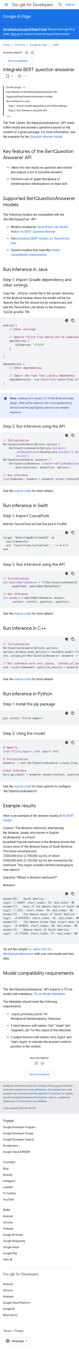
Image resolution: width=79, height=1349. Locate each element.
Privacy (19, 1330)
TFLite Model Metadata (49, 994)
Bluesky (7, 1174)
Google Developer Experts (18, 1139)
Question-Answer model (46, 137)
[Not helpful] (32, 53)
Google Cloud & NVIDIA (16, 1151)
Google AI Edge (17, 16)
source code (22, 491)
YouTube (8, 1199)
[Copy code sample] (73, 320)
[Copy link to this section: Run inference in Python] (56, 694)
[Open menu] (6, 4)
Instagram (9, 1181)
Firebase (8, 1228)
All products (10, 1315)
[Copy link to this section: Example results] (40, 806)
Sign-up (15, 33)
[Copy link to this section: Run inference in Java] (51, 270)
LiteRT (55, 44)
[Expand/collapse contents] (24, 87)
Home (6, 44)
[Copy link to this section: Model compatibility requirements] (7, 979)
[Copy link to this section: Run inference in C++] (50, 628)
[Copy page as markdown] (19, 76)
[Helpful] (27, 53)
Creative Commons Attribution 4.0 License (37, 1089)
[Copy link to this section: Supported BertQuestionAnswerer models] (22, 205)
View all (7, 1259)
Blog (5, 1168)
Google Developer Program (19, 1127)
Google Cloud (11, 1247)
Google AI (9, 1308)
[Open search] (60, 4)
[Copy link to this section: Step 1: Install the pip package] (59, 704)
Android (8, 1216)
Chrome (8, 1222)
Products (20, 44)
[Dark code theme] (67, 320)
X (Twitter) (9, 1193)
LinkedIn (8, 1187)
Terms (7, 1330)
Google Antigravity (14, 1241)
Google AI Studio (13, 1234)
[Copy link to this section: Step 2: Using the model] (49, 734)
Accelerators (11, 1145)
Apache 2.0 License (49, 1093)
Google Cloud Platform (16, 1302)
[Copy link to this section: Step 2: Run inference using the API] (68, 426)
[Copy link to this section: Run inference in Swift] (52, 506)
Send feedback (18, 61)
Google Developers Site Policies (29, 1097)
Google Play (10, 1253)
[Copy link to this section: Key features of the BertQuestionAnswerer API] (35, 158)
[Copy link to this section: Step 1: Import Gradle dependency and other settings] (31, 285)
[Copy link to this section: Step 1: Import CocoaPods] (53, 516)
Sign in (70, 4)
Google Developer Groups (18, 1133)
